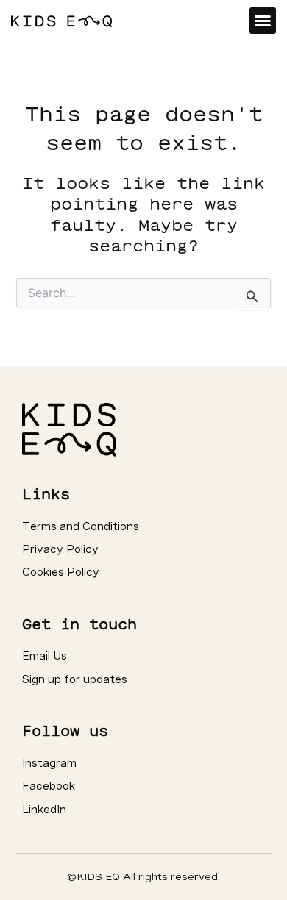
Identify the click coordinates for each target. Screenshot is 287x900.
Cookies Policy (60, 572)
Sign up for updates (74, 679)
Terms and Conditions (80, 526)
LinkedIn (44, 809)
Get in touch (79, 624)
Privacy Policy (60, 549)
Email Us (44, 655)
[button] (262, 20)
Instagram (49, 763)
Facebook (48, 786)
